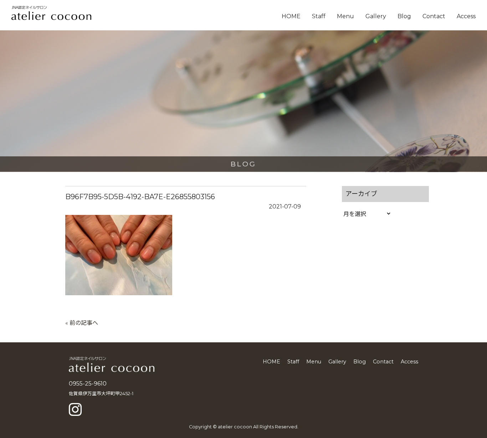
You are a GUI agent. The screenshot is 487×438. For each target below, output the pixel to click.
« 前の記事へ (81, 322)
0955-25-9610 (88, 383)
